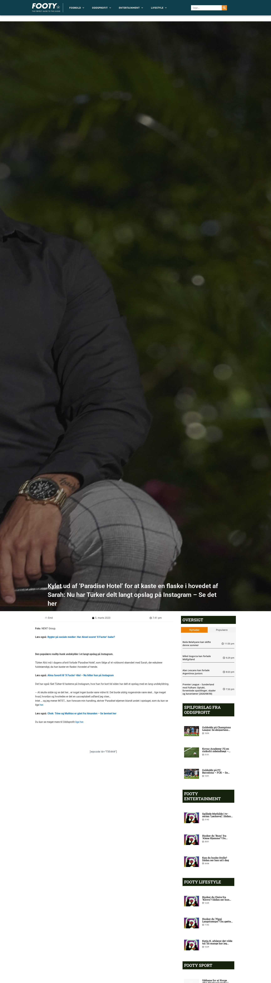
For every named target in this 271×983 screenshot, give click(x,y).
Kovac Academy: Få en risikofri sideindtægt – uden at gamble (215, 751)
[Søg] (224, 7)
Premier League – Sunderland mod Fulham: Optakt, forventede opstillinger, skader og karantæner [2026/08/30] (199, 689)
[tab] (194, 630)
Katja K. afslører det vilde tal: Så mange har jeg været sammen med (217, 943)
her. (42, 704)
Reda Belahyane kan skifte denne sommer (197, 644)
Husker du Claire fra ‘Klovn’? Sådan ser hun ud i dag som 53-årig (215, 899)
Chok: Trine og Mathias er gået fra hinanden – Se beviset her (82, 713)
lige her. (79, 721)
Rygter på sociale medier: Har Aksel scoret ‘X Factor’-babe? (81, 636)
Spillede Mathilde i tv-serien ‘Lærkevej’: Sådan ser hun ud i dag (216, 816)
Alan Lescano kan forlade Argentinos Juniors (196, 672)
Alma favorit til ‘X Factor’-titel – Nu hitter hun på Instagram (81, 675)
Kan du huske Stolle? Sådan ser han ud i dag (215, 859)
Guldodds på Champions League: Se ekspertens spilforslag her (216, 730)
